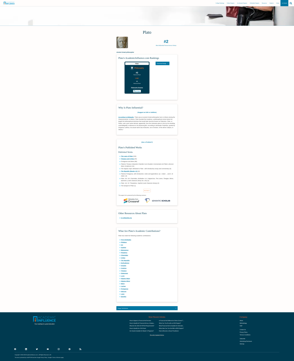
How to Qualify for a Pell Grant (138, 328)
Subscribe (242, 338)
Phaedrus (124, 252)
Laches (123, 286)
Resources (264, 3)
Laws (122, 294)
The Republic (125, 260)
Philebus (124, 242)
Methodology (243, 323)
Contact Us (243, 329)
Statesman (124, 273)
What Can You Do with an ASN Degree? (170, 323)
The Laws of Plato (127, 156)
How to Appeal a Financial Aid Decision (140, 320)
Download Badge (161, 63)
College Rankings (220, 3)
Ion (122, 245)
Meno (123, 283)
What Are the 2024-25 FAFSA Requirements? (142, 325)
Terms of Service (56, 357)
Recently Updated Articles (157, 335)
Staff (241, 325)
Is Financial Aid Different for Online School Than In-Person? (175, 320)
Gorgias (123, 265)
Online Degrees (230, 3)
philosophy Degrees (137, 87)
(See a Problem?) (147, 142)
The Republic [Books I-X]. (129, 171)
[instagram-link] (58, 349)
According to (126, 117)
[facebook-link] (15, 349)
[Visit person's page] (137, 91)
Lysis (122, 276)
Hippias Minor (125, 281)
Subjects (272, 3)
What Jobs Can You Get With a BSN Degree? (171, 328)
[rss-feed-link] (80, 349)
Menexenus (124, 250)
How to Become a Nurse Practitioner (169, 331)
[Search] (291, 3)
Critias (123, 258)
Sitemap (242, 344)
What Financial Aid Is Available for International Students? (174, 325)
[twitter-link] (36, 349)
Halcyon (123, 291)
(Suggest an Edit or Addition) (147, 112)
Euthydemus (125, 263)
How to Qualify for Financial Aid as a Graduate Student (144, 323)
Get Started (284, 3)
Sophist (123, 247)
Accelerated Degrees (242, 3)
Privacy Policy (243, 332)
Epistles (123, 296)
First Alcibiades (126, 240)
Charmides (124, 255)
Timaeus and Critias (127, 159)
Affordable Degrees (254, 3)
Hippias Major (125, 278)
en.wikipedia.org (126, 218)
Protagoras (124, 289)
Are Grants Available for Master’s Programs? (142, 331)
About (277, 3)
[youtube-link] (47, 349)
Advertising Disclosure (246, 341)
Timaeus (124, 271)
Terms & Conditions (245, 334)
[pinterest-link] (69, 349)
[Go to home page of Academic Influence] (11, 3)
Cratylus (123, 268)
